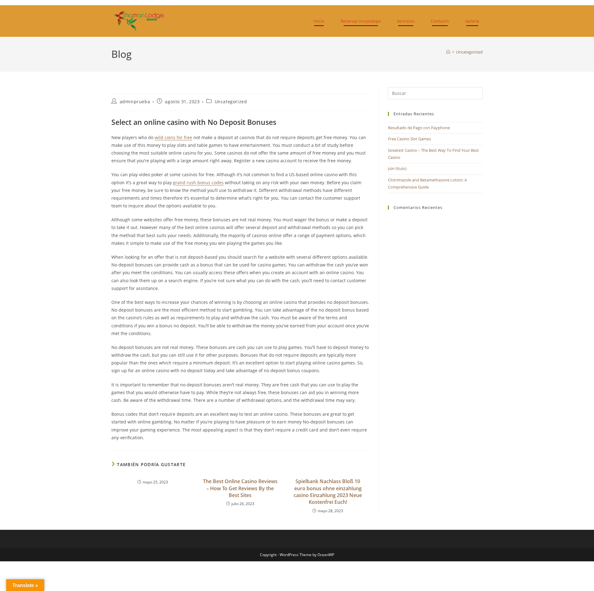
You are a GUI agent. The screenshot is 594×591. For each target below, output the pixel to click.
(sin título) (397, 168)
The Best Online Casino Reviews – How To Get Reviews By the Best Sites (240, 488)
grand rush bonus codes (198, 182)
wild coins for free (173, 137)
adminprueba (135, 101)
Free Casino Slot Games (409, 139)
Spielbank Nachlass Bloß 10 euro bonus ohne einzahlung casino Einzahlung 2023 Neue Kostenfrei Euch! (328, 491)
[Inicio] (448, 52)
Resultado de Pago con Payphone (419, 127)
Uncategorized (469, 52)
